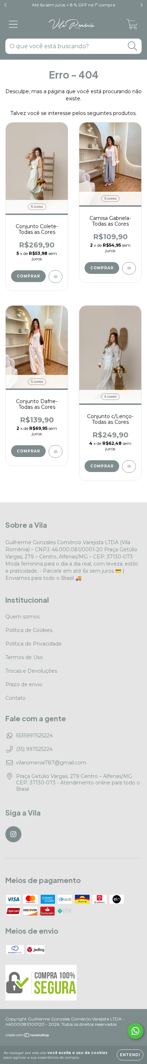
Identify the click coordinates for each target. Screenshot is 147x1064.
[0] (132, 26)
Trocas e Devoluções (31, 671)
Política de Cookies (28, 630)
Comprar (28, 276)
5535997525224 (34, 735)
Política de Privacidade (33, 644)
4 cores (110, 396)
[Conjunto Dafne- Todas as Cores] (55, 451)
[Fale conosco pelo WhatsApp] (135, 1031)
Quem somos (22, 616)
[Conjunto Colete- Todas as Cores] (55, 276)
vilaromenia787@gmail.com (51, 762)
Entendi (130, 1055)
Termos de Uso (24, 657)
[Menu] (13, 24)
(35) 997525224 (34, 749)
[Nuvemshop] (27, 1036)
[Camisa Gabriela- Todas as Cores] (129, 268)
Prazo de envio (23, 684)
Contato (15, 698)
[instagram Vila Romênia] (13, 834)
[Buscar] (132, 46)
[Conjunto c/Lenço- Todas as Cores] (129, 466)
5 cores (37, 206)
